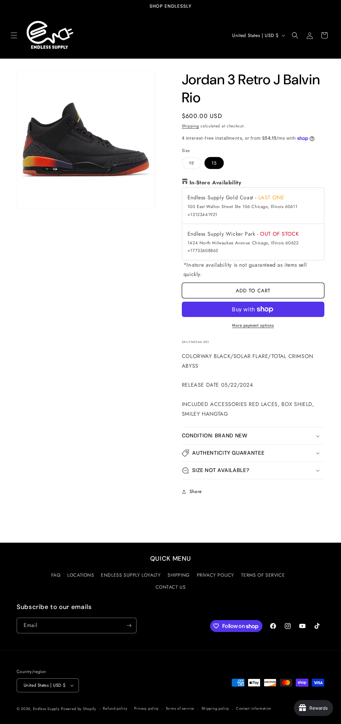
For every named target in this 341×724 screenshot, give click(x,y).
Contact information (253, 708)
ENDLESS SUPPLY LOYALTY (131, 575)
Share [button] (195, 491)
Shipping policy (215, 708)
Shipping (190, 126)
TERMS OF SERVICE (263, 575)
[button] (14, 35)
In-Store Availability (215, 182)
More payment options (253, 325)
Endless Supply (46, 708)
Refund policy (115, 708)
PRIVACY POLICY (215, 575)
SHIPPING (179, 575)
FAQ (56, 575)
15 (214, 163)
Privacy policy (146, 708)
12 (195, 164)
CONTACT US (171, 587)
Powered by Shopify (78, 708)
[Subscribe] (129, 625)
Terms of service (180, 708)
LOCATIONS (80, 575)
